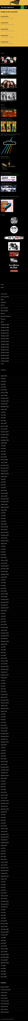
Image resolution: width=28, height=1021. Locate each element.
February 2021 (4, 560)
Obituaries (3, 302)
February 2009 (4, 948)
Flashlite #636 (4, 29)
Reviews (3, 313)
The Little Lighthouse (7, 7)
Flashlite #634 (4, 42)
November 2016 (5, 702)
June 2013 (3, 817)
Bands (2, 299)
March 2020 (4, 591)
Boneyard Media (5, 987)
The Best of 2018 (5, 352)
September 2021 (5, 540)
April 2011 (3, 890)
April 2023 (3, 487)
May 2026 (3, 384)
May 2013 (3, 820)
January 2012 (4, 865)
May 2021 (3, 552)
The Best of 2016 (5, 347)
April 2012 (3, 856)
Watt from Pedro (5, 1012)
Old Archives (4, 294)
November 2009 (5, 932)
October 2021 (4, 538)
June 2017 (3, 683)
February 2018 (4, 661)
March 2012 (4, 859)
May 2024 (3, 451)
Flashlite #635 (4, 35)
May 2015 (3, 753)
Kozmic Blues (4, 992)
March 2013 (4, 825)
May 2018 (3, 652)
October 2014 (4, 772)
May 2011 (3, 887)
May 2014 (3, 786)
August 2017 (4, 677)
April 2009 (3, 943)
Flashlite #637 (4, 22)
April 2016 (3, 722)
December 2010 (5, 901)
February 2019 (4, 627)
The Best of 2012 (5, 335)
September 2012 (5, 842)
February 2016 (4, 728)
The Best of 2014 (5, 341)
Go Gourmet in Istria (6, 989)
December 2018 (5, 633)
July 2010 (3, 909)
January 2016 (4, 730)
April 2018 (3, 655)
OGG (9, 63)
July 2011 (3, 881)
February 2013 (4, 828)
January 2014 (4, 797)
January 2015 (4, 764)
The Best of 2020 (5, 358)
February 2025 (4, 426)
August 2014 (4, 778)
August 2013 (4, 811)
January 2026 (4, 395)
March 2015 (4, 758)
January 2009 (4, 951)
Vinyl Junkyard (4, 308)
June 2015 (3, 750)
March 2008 (4, 976)
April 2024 (3, 454)
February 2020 (4, 593)
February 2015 (4, 761)
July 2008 (3, 965)
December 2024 (5, 431)
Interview (3, 319)
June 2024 (3, 448)
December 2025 (5, 398)
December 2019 (5, 599)
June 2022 (3, 515)
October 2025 (4, 403)
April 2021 (3, 554)
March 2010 (4, 920)
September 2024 (5, 440)
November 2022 (5, 501)
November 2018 (5, 635)
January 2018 (4, 663)
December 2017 (5, 666)
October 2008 (4, 960)
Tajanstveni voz (4, 1006)
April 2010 (3, 918)
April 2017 (3, 688)
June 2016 (3, 716)
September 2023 (5, 473)
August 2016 (4, 711)
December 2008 (5, 954)
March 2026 (4, 389)
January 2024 (4, 462)
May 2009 (3, 940)
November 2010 (5, 904)
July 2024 (3, 445)
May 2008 (3, 971)
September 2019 (5, 607)
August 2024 (4, 443)
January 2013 (4, 831)
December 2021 (5, 532)
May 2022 (3, 518)
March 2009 (4, 946)
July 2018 (3, 647)
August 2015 (4, 744)
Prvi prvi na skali (5, 1001)
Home (2, 284)
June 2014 (3, 784)
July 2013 (3, 814)
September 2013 (5, 809)
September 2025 (5, 406)
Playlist (2, 305)
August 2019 (4, 610)
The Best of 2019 (5, 355)
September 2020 (5, 574)
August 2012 (4, 845)
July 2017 (3, 680)
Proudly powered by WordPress (7, 1019)
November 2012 (5, 837)
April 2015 (3, 756)
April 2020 (3, 588)
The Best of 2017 (5, 349)
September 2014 (5, 775)
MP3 (12, 63)
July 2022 (3, 512)
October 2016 (4, 705)
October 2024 (4, 437)
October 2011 (4, 873)
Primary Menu (26, 7)
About (2, 287)
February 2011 (4, 895)
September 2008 (5, 962)
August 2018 (4, 644)
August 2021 (4, 543)
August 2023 (4, 476)
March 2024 (4, 457)
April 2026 (3, 387)
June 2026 (3, 381)
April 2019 (3, 621)
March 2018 (4, 658)
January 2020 (4, 596)
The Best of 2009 (5, 327)
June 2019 (3, 616)
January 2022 (4, 529)
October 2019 (4, 605)
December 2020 (5, 566)
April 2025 (3, 420)
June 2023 (3, 482)
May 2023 (3, 484)
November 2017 (5, 669)
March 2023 (4, 490)
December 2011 (5, 867)
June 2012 (3, 851)
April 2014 (3, 789)
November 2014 (5, 770)
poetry (2, 322)
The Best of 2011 (5, 333)
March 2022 (4, 524)
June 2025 (3, 415)
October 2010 (4, 906)
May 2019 (3, 619)
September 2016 (5, 708)
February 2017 (4, 694)
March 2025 (4, 423)
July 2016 (3, 714)
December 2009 (5, 929)
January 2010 (4, 926)
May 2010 (3, 915)
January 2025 (4, 429)
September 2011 (5, 876)
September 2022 (5, 507)
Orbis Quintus (4, 998)
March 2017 (4, 691)
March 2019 (4, 624)
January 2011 (4, 898)
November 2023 (5, 468)
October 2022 (4, 504)
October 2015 (4, 739)
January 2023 (4, 496)
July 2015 (3, 747)
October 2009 (4, 934)
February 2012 (4, 862)
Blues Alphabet (4, 310)
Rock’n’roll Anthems (5, 316)
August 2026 (4, 375)
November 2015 (5, 736)
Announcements (5, 296)
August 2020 (4, 577)
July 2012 (3, 848)
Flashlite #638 (4, 16)
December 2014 (5, 767)
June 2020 (3, 582)
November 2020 (5, 568)
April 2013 (3, 823)
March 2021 (4, 557)
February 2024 (4, 459)
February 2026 (4, 392)
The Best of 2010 (5, 330)
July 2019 (3, 613)
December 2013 (5, 800)
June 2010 (3, 912)
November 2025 (5, 401)
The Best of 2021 (5, 361)
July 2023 (3, 479)
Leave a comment (10, 18)
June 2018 (3, 649)
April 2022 (3, 521)
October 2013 (4, 806)
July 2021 (3, 546)
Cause (2, 363)
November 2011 (5, 870)
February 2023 (4, 493)
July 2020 (3, 579)
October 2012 (4, 839)
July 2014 (3, 781)
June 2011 (3, 884)
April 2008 (3, 974)
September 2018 (5, 641)
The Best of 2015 (5, 344)
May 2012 (3, 853)
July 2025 (3, 412)
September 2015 (5, 742)
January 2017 (4, 697)
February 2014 (4, 795)
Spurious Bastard (5, 1003)
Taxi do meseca (4, 1009)
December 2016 (5, 700)
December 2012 (5, 834)
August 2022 (4, 510)
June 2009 (3, 937)
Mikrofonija (4, 995)
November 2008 (5, 957)
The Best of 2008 (5, 324)
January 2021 (4, 563)
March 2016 (4, 725)
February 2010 (4, 923)
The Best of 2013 (5, 338)
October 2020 (4, 571)
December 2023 (5, 465)
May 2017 (3, 686)
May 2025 (3, 417)
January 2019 (4, 630)
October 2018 (4, 638)
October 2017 (4, 672)
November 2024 (5, 434)
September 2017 (5, 675)
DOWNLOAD (11, 108)
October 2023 (4, 470)
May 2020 (3, 585)
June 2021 (3, 549)
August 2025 (4, 409)
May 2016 (3, 719)
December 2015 (5, 733)
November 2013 (5, 803)
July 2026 (3, 378)
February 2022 (4, 526)
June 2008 (3, 968)
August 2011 (4, 879)
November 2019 (5, 602)
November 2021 (5, 535)
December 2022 (5, 498)
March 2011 (4, 893)
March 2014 (4, 792)
